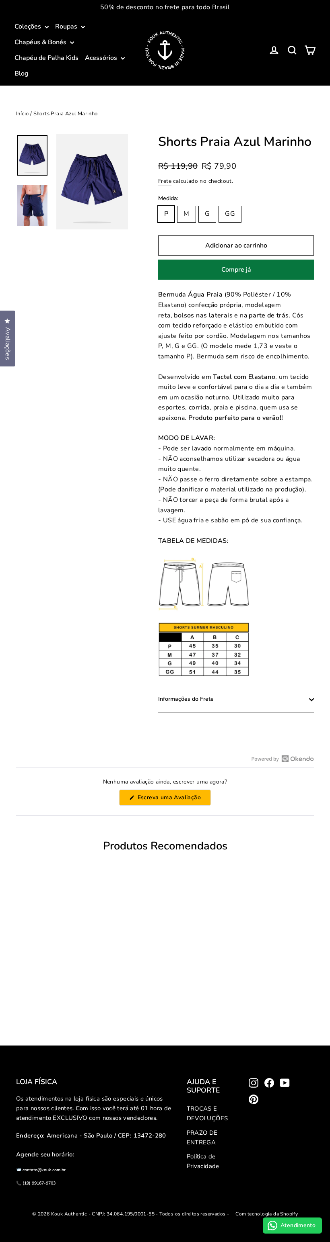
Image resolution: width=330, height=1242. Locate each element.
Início (22, 113)
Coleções (28, 26)
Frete (164, 181)
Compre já (236, 269)
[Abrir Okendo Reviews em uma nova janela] (283, 759)
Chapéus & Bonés (41, 42)
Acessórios (102, 57)
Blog (21, 73)
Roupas (67, 26)
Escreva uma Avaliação (173, 799)
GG (230, 213)
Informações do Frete (186, 699)
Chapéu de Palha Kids (46, 57)
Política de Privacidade (203, 1161)
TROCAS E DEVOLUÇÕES (207, 1113)
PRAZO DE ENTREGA (202, 1137)
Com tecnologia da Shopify (266, 1214)
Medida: (168, 198)
